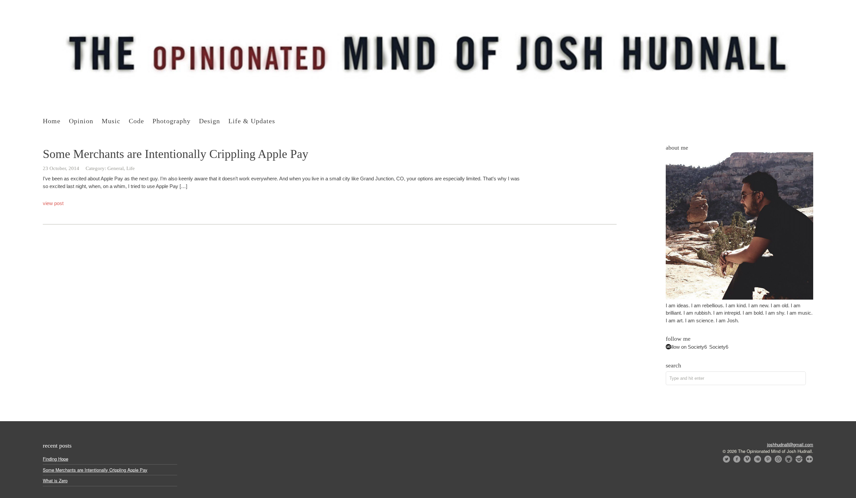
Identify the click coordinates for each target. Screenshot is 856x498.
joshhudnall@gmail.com (790, 444)
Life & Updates (251, 121)
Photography (171, 121)
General (115, 168)
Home (52, 121)
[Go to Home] (428, 96)
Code (136, 121)
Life (130, 168)
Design (209, 121)
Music (111, 121)
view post (53, 203)
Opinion (81, 121)
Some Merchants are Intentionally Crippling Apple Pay (175, 154)
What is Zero (55, 480)
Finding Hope (55, 459)
